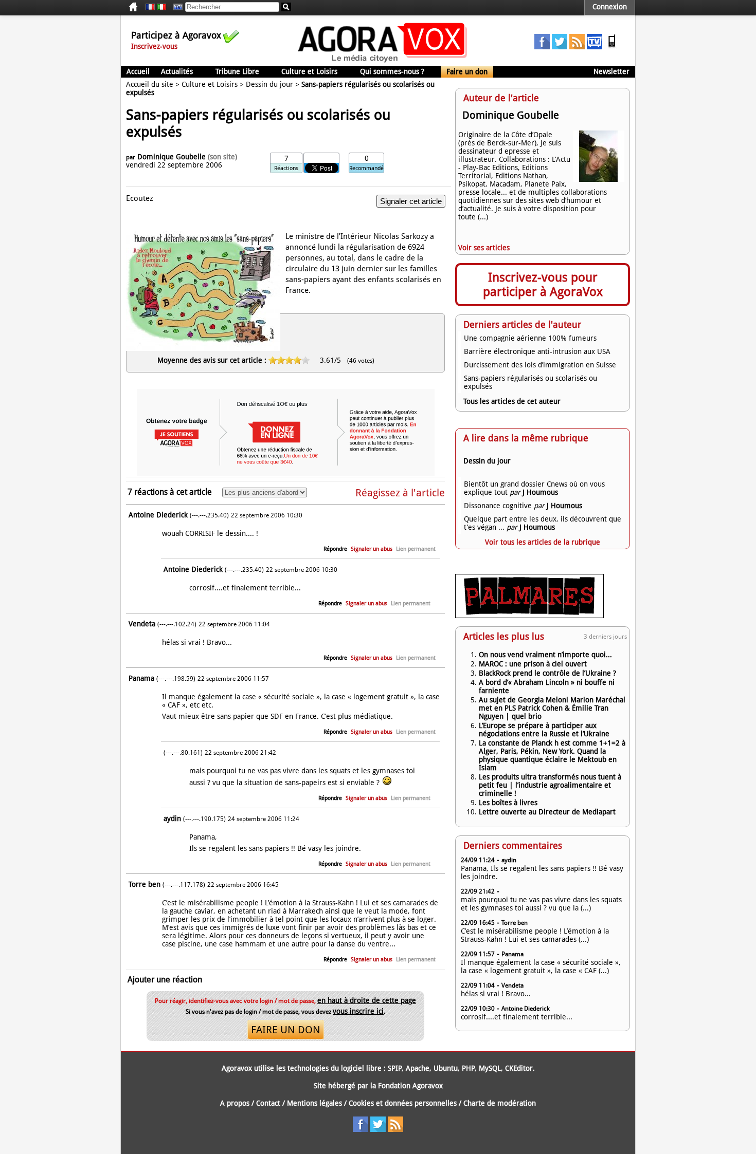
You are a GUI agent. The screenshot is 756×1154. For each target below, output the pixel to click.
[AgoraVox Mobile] (612, 47)
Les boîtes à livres (508, 802)
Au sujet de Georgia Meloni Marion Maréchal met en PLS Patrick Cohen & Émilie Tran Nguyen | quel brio (552, 708)
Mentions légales (314, 1103)
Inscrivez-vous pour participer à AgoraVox (543, 284)
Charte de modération (499, 1103)
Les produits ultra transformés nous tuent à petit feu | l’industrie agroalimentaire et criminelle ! (550, 785)
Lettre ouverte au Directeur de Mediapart (547, 812)
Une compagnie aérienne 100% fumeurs (530, 338)
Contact (268, 1103)
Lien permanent (416, 549)
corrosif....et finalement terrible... (516, 1017)
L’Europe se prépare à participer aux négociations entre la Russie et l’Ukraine (544, 729)
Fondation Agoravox (410, 1086)
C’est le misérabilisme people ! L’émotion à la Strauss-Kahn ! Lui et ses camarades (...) (535, 935)
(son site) (222, 157)
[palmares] (529, 615)
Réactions (286, 168)
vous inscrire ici (358, 1011)
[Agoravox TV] (175, 7)
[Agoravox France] (150, 7)
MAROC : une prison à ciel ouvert (533, 664)
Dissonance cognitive (498, 505)
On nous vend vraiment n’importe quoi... (545, 654)
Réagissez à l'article (400, 493)
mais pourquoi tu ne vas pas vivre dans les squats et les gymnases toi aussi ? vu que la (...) (541, 904)
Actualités (177, 71)
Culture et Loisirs (309, 71)
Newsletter (611, 71)
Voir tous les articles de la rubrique (542, 542)
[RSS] (577, 47)
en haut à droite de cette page (366, 1000)
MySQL (490, 1068)
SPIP (395, 1068)
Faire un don (467, 71)
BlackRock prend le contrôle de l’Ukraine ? (547, 673)
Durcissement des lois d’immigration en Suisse (540, 365)
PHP (468, 1068)
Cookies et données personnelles (403, 1103)
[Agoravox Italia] (161, 7)
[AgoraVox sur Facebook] (542, 47)
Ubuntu (446, 1068)
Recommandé (366, 168)
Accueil (138, 71)
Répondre (335, 549)
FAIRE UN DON (285, 1029)
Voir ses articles (484, 248)
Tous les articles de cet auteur (512, 401)
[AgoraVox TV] (594, 47)
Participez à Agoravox (176, 35)
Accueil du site (149, 84)
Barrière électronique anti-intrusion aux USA (537, 351)
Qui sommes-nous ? (392, 71)
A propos (234, 1103)
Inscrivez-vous (154, 46)
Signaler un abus (371, 549)
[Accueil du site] (383, 62)
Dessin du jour (269, 84)
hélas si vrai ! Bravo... (496, 994)
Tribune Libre (237, 71)
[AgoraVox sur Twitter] (559, 47)
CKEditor (519, 1068)
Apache (417, 1068)
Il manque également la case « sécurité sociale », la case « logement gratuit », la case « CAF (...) (541, 966)
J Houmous (540, 492)
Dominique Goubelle (171, 157)
